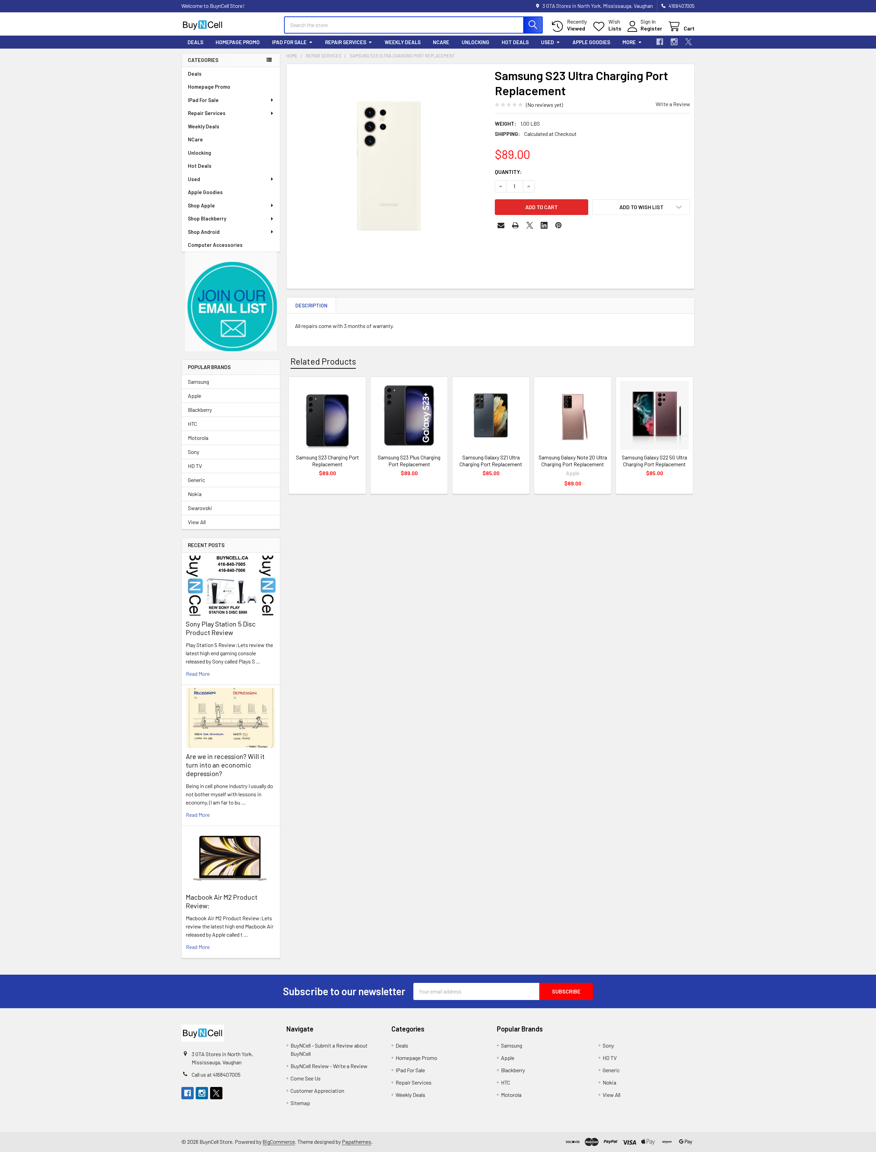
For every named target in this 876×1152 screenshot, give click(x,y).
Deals (195, 42)
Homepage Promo (238, 42)
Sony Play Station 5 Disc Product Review (221, 628)
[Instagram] (674, 42)
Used (547, 42)
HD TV (195, 466)
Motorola (198, 437)
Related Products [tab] (323, 361)
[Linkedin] (544, 225)
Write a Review (673, 104)
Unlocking (475, 42)
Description (311, 305)
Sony (193, 451)
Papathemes (356, 1141)
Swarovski (200, 508)
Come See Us (306, 1078)
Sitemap (300, 1103)
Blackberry (200, 409)
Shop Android (204, 232)
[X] (688, 42)
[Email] (501, 225)
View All (197, 522)
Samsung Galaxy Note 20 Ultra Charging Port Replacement (573, 460)
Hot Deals (515, 42)
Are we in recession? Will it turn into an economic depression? (225, 764)
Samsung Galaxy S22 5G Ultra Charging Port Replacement (654, 460)
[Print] (515, 225)
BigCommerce (278, 1141)
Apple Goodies (591, 42)
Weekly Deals (403, 42)
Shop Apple (201, 205)
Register (651, 28)
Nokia (195, 494)
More (629, 42)
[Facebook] (660, 42)
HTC (192, 423)
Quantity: (508, 171)
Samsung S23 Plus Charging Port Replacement (409, 460)
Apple (194, 395)
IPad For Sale (289, 42)
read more (198, 673)
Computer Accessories (215, 245)
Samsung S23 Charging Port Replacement (327, 460)
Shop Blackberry (207, 218)
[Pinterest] (558, 225)
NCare (441, 42)
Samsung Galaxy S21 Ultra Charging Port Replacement (491, 460)
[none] (389, 166)
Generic (196, 480)
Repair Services (345, 42)
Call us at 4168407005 (216, 1074)
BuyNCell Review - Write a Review (329, 1066)
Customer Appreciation (317, 1090)
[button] (231, 302)
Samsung (198, 381)
